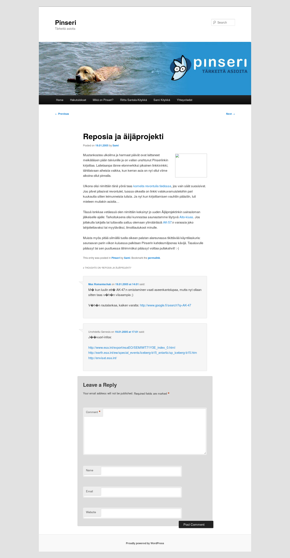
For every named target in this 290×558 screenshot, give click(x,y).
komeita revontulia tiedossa (152, 186)
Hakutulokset (78, 100)
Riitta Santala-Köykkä (133, 100)
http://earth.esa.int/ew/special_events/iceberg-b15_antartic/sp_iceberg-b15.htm (142, 352)
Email (89, 491)
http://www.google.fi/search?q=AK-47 (165, 305)
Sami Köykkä (161, 100)
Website (91, 512)
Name (89, 470)
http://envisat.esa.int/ (102, 357)
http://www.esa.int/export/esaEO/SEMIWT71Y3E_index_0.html (131, 347)
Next (230, 114)
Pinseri (65, 22)
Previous (62, 114)
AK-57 (167, 222)
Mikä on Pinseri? (103, 100)
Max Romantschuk (99, 284)
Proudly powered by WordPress (145, 543)
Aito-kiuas (186, 217)
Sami (116, 145)
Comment (93, 412)
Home (59, 100)
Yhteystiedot (184, 100)
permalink (154, 258)
